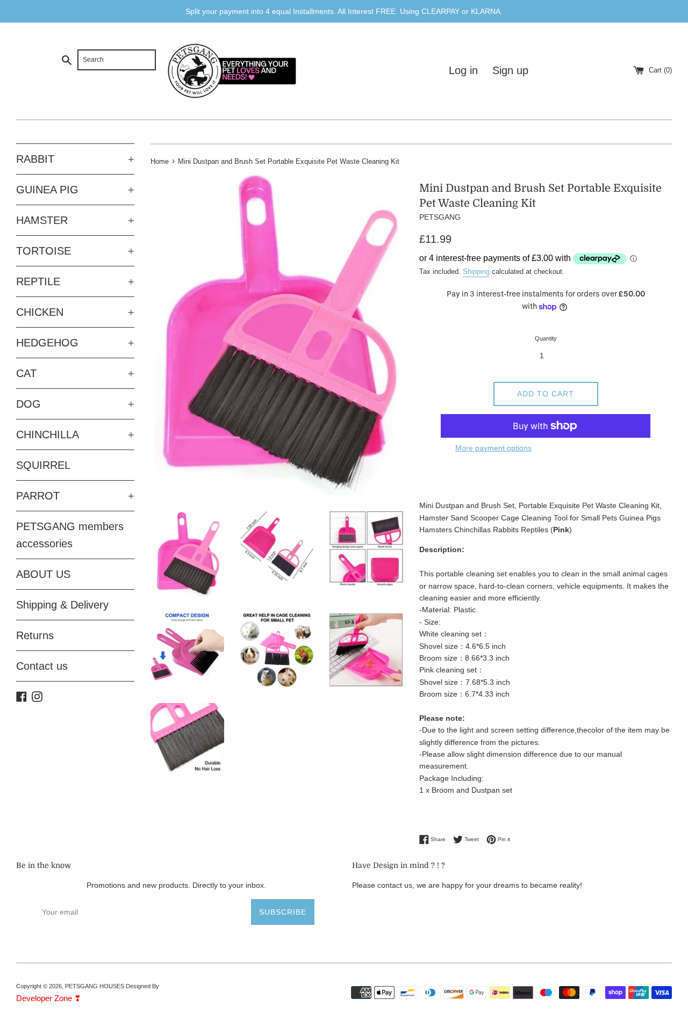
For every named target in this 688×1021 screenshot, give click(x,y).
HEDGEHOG (75, 343)
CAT (75, 373)
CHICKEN (75, 312)
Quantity (546, 338)
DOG (75, 404)
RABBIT (75, 159)
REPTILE (75, 281)
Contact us (42, 666)
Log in (463, 70)
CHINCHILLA (75, 434)
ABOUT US (43, 574)
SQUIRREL (43, 465)
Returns (35, 635)
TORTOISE (75, 251)
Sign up (510, 70)
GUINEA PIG (75, 189)
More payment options (493, 448)
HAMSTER (75, 220)
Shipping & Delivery (62, 605)
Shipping (476, 271)
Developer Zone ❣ (48, 998)
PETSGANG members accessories (70, 534)
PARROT (75, 496)
